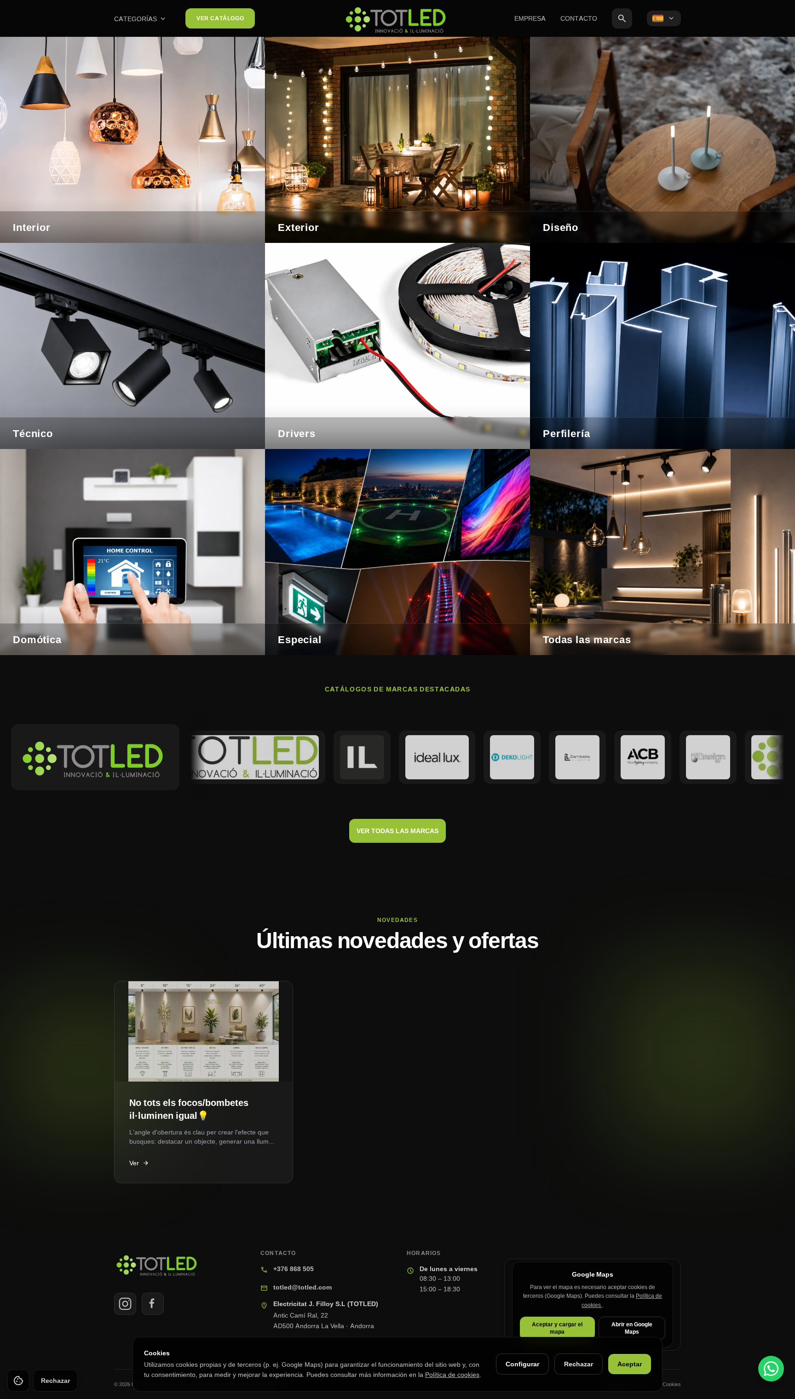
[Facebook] (153, 1304)
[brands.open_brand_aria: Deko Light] (468, 757)
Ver (139, 1163)
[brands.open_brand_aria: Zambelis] (534, 757)
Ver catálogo (220, 18)
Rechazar (578, 1364)
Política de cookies (452, 1374)
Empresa (530, 18)
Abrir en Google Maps (631, 1328)
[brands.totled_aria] (95, 757)
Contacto (578, 18)
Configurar (522, 1364)
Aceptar (629, 1364)
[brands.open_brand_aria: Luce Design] (664, 757)
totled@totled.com (302, 1287)
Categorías (140, 18)
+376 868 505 (293, 1268)
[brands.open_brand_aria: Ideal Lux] (394, 757)
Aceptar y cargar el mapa (557, 1328)
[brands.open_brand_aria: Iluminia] (318, 757)
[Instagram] (125, 1304)
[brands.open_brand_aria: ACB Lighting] (599, 757)
